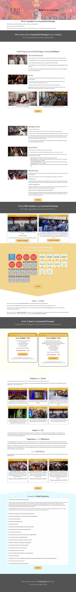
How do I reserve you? (14, 524)
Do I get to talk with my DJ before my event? (18, 547)
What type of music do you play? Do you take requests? (20, 529)
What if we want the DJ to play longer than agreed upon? (20, 542)
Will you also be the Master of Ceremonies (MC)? (19, 545)
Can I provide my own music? (15, 532)
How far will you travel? (14, 555)
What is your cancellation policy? (16, 521)
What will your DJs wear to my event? (17, 550)
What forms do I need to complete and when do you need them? (22, 526)
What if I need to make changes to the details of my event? (21, 539)
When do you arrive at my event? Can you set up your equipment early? (23, 534)
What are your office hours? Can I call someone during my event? (22, 513)
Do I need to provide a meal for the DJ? (17, 560)
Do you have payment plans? (15, 518)
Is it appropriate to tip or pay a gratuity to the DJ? (19, 563)
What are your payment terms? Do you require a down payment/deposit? (23, 516)
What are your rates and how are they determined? (19, 499)
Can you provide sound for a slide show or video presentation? (21, 553)
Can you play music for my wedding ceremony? (19, 537)
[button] (38, 499)
